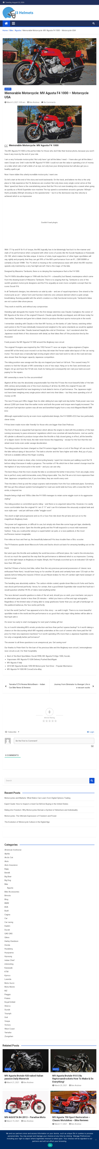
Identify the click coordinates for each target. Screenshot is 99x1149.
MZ (6, 991)
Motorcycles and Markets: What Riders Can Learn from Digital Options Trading (37, 798)
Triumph (8, 1013)
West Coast (10, 1029)
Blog (6, 899)
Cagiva (7, 914)
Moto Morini (10, 987)
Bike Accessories (12, 892)
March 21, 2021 (13, 1082)
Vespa (7, 1021)
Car (6, 918)
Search (91, 780)
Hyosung (8, 956)
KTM (6, 971)
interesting (9, 964)
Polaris (7, 998)
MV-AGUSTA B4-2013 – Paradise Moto (25, 1117)
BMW (7, 903)
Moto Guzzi (9, 983)
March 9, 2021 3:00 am (16, 102)
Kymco (7, 975)
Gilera (7, 937)
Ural (6, 1017)
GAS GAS (9, 933)
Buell (7, 911)
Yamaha (8, 1032)
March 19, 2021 (13, 1121)
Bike (6, 884)
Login (91, 732)
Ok (50, 1145)
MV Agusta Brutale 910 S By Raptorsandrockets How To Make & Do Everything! (72, 1078)
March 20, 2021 (61, 1085)
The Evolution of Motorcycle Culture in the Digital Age (27, 822)
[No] (95, 1139)
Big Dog (8, 880)
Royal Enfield (10, 1002)
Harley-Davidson (11, 941)
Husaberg (9, 949)
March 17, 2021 (61, 1124)
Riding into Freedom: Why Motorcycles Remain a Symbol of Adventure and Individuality (41, 810)
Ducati (7, 930)
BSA (6, 907)
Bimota (8, 895)
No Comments (50, 102)
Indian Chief (10, 960)
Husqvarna (9, 953)
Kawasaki (9, 968)
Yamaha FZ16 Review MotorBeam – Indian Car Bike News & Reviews (27, 686)
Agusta (8, 89)
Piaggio (8, 994)
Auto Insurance (11, 865)
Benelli (7, 873)
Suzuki (7, 1010)
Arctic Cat (9, 857)
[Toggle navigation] (13, 23)
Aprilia (7, 854)
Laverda (8, 979)
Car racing (9, 922)
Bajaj (7, 869)
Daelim (7, 926)
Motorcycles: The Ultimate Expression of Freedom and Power (31, 816)
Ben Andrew (34, 102)
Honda (7, 945)
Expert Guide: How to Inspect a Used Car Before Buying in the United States (36, 804)
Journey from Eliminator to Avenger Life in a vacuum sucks (72, 686)
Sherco (8, 1006)
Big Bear (8, 876)
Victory (8, 1025)
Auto (7, 861)
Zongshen (9, 1036)
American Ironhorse (13, 850)
